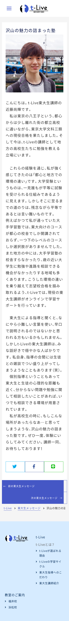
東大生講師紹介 (49, 583)
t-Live (40, 537)
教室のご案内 (15, 594)
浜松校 (12, 607)
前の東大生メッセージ (21, 486)
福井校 (12, 601)
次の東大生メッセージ (44, 498)
